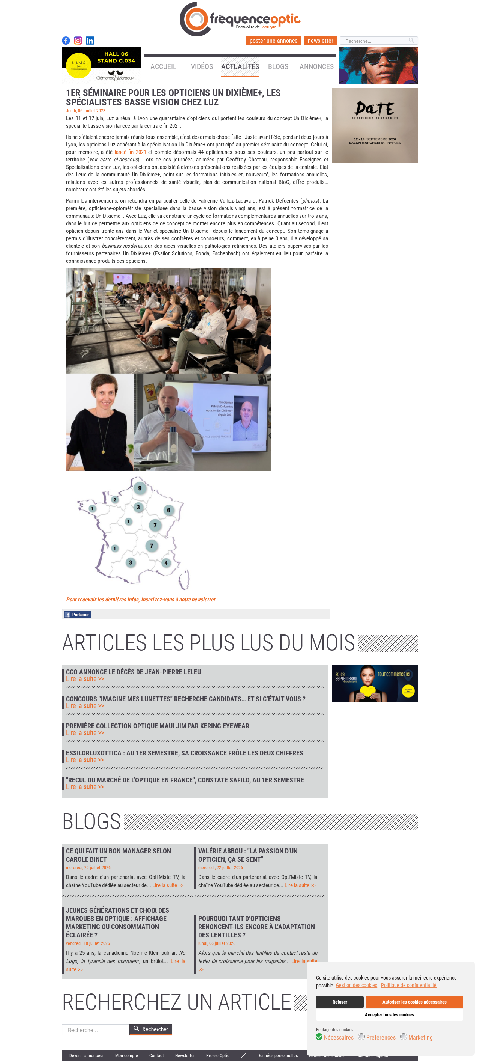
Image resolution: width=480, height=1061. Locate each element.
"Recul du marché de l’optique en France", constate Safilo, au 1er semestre (185, 780)
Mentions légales (372, 1055)
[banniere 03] (375, 125)
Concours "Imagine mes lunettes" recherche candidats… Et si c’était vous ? (186, 699)
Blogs (278, 66)
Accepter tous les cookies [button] (389, 1014)
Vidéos (202, 66)
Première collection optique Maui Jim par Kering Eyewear (157, 726)
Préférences (381, 1037)
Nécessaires (339, 1037)
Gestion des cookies (327, 1055)
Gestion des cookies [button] (356, 985)
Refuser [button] (340, 1002)
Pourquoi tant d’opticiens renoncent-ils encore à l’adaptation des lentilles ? (256, 927)
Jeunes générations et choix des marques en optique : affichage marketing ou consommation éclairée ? (117, 922)
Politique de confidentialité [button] (408, 985)
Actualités (240, 66)
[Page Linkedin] (90, 40)
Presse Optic (218, 1055)
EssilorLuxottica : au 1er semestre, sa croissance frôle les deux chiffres (184, 753)
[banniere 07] (375, 683)
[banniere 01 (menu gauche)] (101, 65)
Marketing (420, 1037)
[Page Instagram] (78, 40)
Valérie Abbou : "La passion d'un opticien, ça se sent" (248, 855)
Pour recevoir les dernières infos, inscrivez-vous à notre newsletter (140, 599)
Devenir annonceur (86, 1055)
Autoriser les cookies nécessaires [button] (414, 1002)
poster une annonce (274, 40)
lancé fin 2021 (130, 152)
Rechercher (155, 1029)
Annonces (317, 66)
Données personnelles (278, 1055)
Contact (156, 1055)
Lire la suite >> (85, 678)
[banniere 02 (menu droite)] (378, 65)
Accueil (163, 66)
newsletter (320, 40)
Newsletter (185, 1055)
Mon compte (126, 1055)
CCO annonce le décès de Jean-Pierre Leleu (133, 672)
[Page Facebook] (66, 40)
